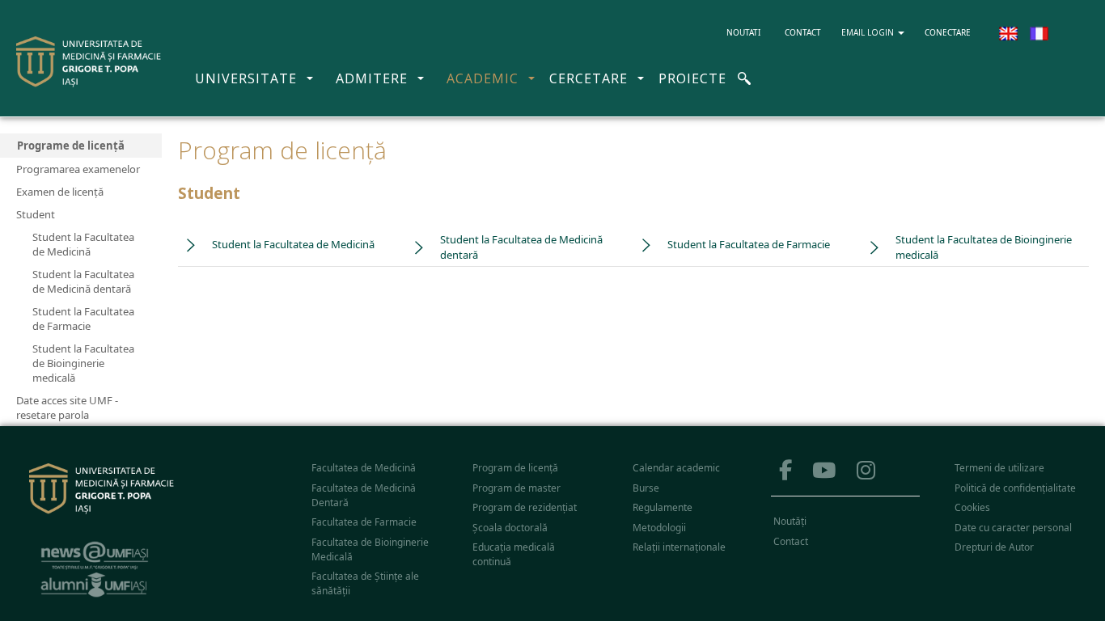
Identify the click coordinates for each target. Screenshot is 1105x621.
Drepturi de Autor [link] (994, 547)
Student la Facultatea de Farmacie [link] (748, 244)
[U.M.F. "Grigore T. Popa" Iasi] (89, 61)
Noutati (749, 32)
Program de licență (515, 468)
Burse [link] (646, 488)
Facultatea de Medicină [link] (363, 468)
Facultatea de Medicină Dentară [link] (363, 495)
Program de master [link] (516, 488)
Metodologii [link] (659, 527)
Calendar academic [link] (676, 468)
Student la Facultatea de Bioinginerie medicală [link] (983, 247)
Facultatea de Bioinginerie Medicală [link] (370, 549)
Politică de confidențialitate (1015, 488)
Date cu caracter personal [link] (1013, 527)
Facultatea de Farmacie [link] (364, 522)
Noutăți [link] (790, 521)
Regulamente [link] (662, 507)
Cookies (972, 507)
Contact (803, 32)
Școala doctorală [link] (510, 527)
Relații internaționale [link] (679, 547)
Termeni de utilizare (999, 468)
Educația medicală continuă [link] (513, 554)
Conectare (948, 32)
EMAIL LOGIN (868, 32)
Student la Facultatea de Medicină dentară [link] (521, 247)
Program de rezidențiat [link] (524, 507)
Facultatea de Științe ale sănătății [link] (365, 583)
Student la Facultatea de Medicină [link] (293, 244)
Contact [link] (790, 541)
